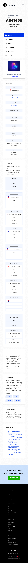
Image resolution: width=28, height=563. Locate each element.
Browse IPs (11, 509)
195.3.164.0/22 (14, 298)
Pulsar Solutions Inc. (14, 97)
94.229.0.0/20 (14, 211)
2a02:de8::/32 (14, 330)
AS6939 (16, 397)
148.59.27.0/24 (14, 246)
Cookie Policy (12, 538)
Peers (8, 43)
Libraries (10, 530)
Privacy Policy (12, 542)
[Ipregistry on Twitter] (9, 551)
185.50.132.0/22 (14, 280)
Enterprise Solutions (13, 513)
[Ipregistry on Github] (12, 551)
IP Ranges (9, 39)
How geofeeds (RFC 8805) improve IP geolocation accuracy (15, 439)
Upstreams (9, 47)
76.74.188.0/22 (14, 194)
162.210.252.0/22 (14, 263)
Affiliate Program (12, 495)
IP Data (10, 515)
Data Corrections (12, 511)
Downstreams (10, 52)
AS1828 (9, 397)
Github (10, 528)
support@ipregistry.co (14, 558)
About (10, 493)
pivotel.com (14, 105)
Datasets (10, 524)
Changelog (11, 522)
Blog (9, 506)
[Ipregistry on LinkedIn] (15, 551)
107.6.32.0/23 (14, 228)
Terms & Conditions (13, 544)
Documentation (12, 526)
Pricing (10, 499)
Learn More (9, 56)
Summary (9, 35)
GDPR (9, 540)
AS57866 (9, 400)
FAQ (9, 497)
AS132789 (17, 400)
